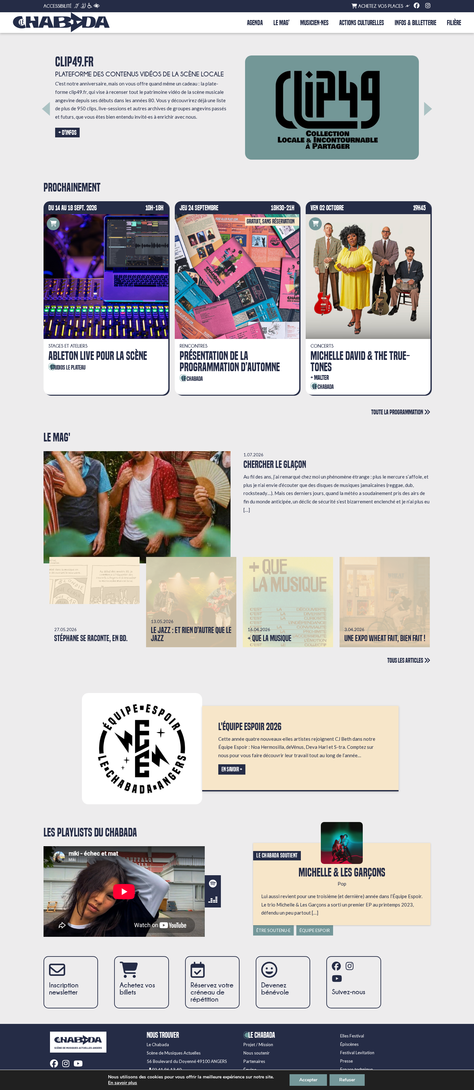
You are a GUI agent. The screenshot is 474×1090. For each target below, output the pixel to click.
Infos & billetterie (415, 23)
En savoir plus (122, 1083)
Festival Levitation (357, 1052)
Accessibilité (58, 6)
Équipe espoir (315, 930)
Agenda (255, 23)
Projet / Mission (258, 1044)
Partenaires (254, 1061)
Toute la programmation (397, 412)
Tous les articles (405, 660)
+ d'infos (67, 132)
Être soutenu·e (273, 930)
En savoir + (232, 769)
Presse (346, 1061)
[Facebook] (417, 6)
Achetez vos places (380, 6)
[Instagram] (427, 6)
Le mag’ (281, 23)
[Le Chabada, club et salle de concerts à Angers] (61, 22)
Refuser (347, 1080)
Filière (454, 23)
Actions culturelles (361, 23)
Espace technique (356, 1069)
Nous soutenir (256, 1052)
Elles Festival (352, 1035)
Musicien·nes (314, 23)
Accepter (308, 1080)
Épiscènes (349, 1044)
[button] (46, 109)
